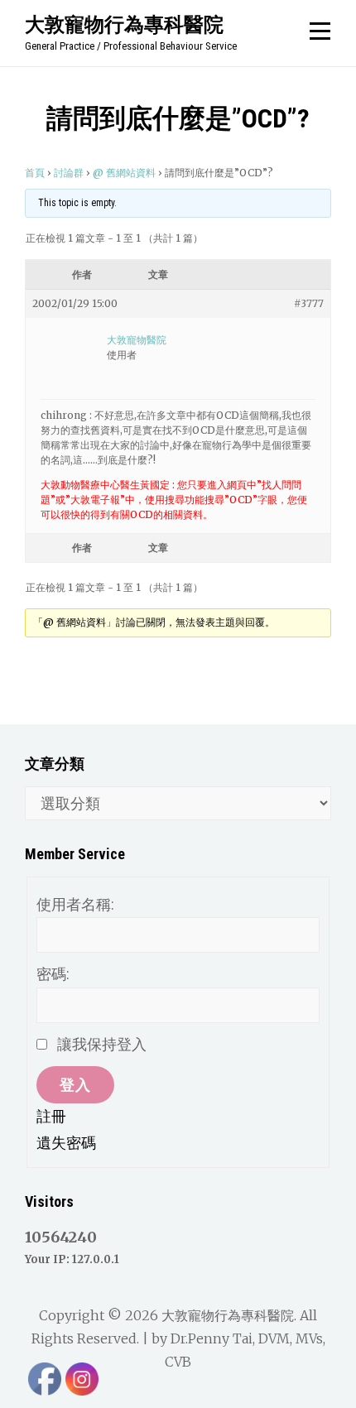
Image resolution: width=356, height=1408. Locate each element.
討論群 (69, 172)
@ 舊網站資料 (124, 172)
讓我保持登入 (102, 1044)
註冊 (51, 1116)
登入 (75, 1084)
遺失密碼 (66, 1142)
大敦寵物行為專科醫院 (124, 24)
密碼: (53, 974)
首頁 (35, 172)
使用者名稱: (75, 904)
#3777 (309, 303)
